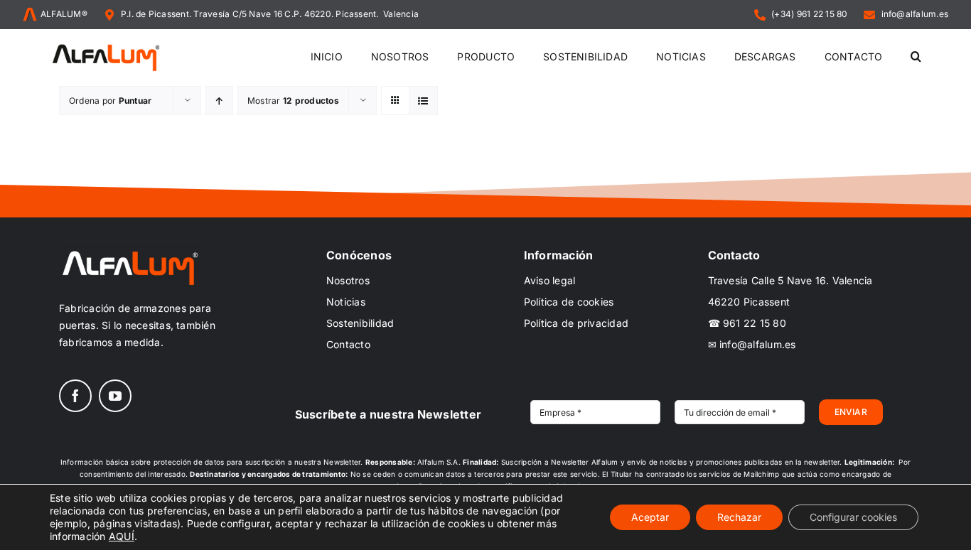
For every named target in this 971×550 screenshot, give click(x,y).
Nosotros (348, 280)
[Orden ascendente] (219, 100)
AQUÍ (121, 536)
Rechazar (739, 517)
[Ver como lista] (423, 100)
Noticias (345, 302)
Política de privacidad (576, 323)
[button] (916, 57)
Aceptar (650, 517)
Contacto (348, 344)
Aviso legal (550, 280)
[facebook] (75, 395)
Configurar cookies (853, 517)
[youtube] (115, 395)
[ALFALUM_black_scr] (106, 46)
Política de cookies (569, 302)
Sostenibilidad (360, 323)
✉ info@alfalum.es (752, 344)
